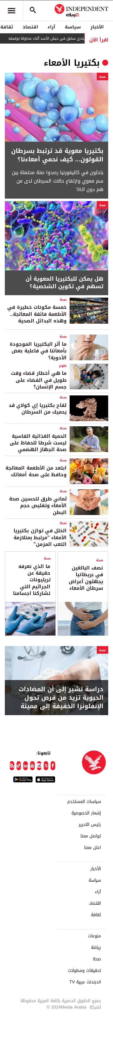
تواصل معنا (90, 836)
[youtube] (32, 765)
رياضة (96, 947)
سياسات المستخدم (84, 801)
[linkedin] (25, 765)
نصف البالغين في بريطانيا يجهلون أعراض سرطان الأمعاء (86, 578)
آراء (51, 27)
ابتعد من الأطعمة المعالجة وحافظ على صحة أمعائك (36, 471)
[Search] (32, 10)
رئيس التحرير (90, 824)
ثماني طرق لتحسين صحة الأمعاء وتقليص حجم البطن (38, 505)
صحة (102, 77)
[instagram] (39, 765)
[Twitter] (46, 765)
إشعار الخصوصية (86, 813)
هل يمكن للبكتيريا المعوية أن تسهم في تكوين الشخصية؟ (64, 282)
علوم (63, 365)
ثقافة (96, 915)
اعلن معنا (92, 847)
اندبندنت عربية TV (85, 982)
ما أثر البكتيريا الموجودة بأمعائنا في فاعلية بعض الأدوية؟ (38, 350)
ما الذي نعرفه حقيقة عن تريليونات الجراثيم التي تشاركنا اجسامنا (31, 580)
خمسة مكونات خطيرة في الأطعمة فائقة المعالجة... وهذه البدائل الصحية (37, 313)
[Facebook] (53, 765)
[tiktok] (19, 765)
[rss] (12, 765)
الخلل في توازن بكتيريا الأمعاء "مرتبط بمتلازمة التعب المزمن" (40, 537)
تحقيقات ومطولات (84, 970)
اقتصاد (30, 27)
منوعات (94, 936)
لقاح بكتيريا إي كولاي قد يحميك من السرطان (38, 409)
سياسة (73, 27)
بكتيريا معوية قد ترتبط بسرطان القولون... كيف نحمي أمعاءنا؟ (57, 155)
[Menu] (11, 10)
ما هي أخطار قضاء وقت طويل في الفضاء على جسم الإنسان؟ (39, 379)
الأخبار (97, 27)
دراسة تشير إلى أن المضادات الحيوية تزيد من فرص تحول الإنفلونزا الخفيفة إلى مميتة (61, 697)
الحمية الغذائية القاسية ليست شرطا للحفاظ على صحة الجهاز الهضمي (38, 442)
